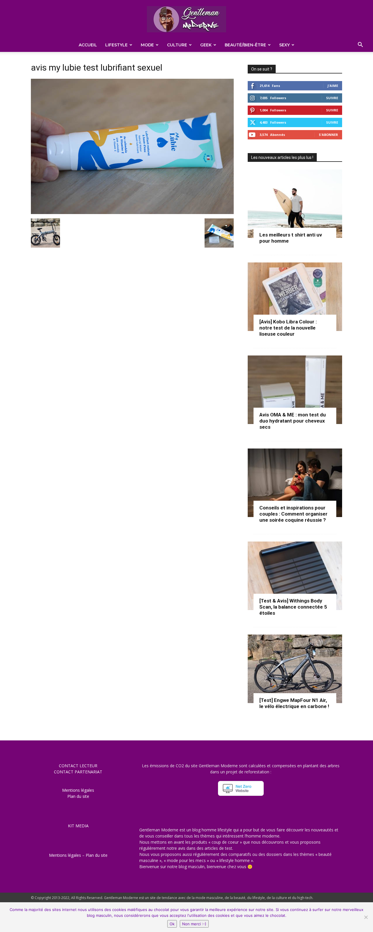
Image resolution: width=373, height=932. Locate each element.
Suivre (332, 98)
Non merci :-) (194, 924)
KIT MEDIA (78, 825)
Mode (147, 45)
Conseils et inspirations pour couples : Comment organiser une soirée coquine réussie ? (293, 514)
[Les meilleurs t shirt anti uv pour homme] (295, 203)
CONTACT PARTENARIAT (78, 772)
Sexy (284, 45)
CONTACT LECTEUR (78, 765)
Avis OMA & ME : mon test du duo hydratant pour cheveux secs (292, 421)
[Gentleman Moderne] (186, 19)
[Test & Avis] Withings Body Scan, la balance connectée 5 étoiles (293, 607)
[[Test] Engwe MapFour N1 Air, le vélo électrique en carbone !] (295, 669)
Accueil (88, 45)
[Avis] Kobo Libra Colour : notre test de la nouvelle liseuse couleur (288, 328)
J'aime (333, 85)
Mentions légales (78, 790)
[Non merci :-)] (366, 917)
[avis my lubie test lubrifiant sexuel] (132, 212)
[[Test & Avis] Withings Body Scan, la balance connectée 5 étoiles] (295, 576)
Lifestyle (116, 45)
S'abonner (328, 134)
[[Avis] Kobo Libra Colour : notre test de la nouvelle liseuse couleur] (295, 296)
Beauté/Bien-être (245, 45)
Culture (177, 45)
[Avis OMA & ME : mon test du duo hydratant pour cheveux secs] (295, 389)
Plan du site (78, 796)
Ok (172, 924)
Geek (206, 45)
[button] (360, 45)
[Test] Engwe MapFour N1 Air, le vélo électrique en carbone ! (294, 703)
